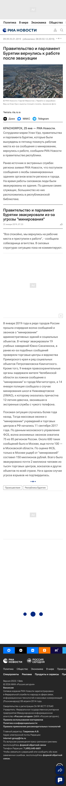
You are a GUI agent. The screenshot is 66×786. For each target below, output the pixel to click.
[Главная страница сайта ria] (19, 30)
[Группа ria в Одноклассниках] (44, 650)
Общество (22, 669)
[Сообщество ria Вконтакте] (32, 650)
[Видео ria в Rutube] (56, 650)
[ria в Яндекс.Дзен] (21, 650)
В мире (50, 669)
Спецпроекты (11, 674)
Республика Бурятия (35, 487)
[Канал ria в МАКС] (9, 650)
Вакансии (8, 687)
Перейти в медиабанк (45, 101)
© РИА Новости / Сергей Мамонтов (18, 101)
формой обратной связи (33, 745)
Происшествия (12, 487)
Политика (8, 669)
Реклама (27, 674)
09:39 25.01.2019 (12, 39)
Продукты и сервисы (47, 674)
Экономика (37, 669)
